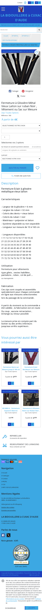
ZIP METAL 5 (25, 36)
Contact (19, 3)
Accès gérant (35, 575)
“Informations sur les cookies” (15, 599)
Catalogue (5, 476)
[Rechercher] (39, 29)
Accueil (6, 36)
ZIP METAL (15, 36)
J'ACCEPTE (32, 608)
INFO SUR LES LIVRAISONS (10, 487)
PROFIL (4, 481)
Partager (15, 91)
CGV (3, 484)
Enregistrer (29, 91)
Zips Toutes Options (10, 113)
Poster (22, 96)
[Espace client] (25, 2)
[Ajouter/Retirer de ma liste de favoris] (37, 168)
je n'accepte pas (10, 608)
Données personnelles (8, 510)
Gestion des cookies (7, 507)
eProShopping (13, 575)
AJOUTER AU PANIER (17, 168)
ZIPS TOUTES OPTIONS (9, 40)
